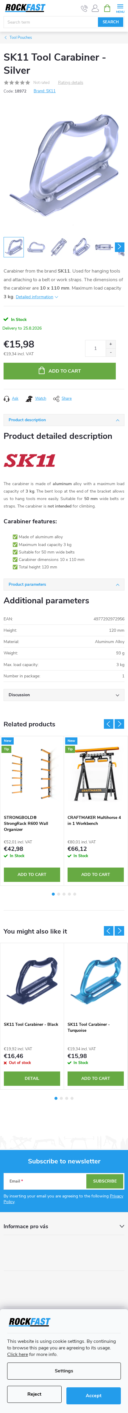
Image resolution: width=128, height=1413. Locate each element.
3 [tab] (64, 894)
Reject (34, 1394)
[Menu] (120, 8)
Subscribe (105, 1181)
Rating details (70, 82)
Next (119, 724)
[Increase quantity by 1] (110, 344)
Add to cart (65, 371)
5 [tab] (74, 894)
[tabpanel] (32, 810)
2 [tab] (58, 894)
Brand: (45, 91)
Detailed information (34, 297)
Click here (17, 1354)
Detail (32, 1078)
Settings (64, 1371)
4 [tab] (69, 894)
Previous (108, 724)
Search (111, 22)
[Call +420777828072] (84, 8)
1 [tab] (53, 894)
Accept (94, 1395)
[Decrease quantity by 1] (110, 352)
